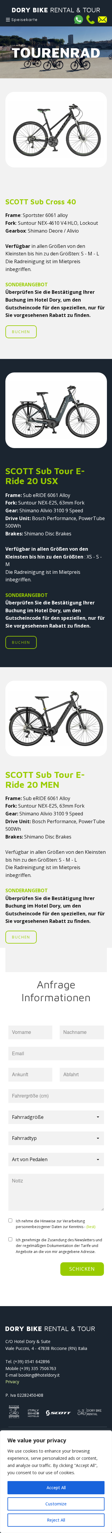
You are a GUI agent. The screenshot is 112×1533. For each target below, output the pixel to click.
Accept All (56, 1487)
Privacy (12, 1381)
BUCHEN (21, 331)
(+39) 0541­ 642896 (31, 1361)
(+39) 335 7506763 (38, 1368)
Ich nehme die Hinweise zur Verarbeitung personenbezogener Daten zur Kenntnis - (55, 1223)
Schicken (82, 1269)
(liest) (90, 1226)
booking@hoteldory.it (39, 1375)
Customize (56, 1504)
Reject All (56, 1520)
